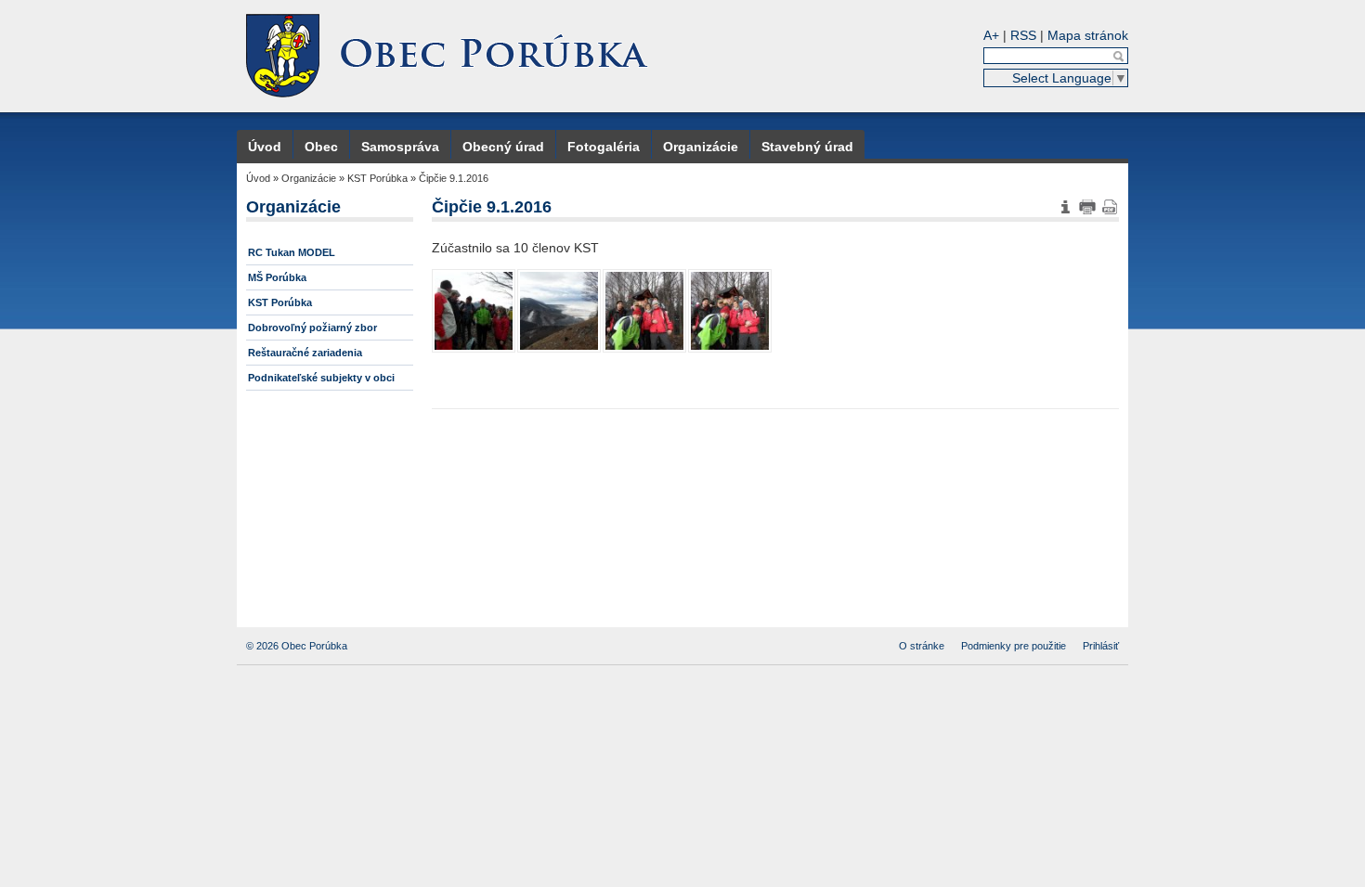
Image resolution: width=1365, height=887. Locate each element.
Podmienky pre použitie (1013, 645)
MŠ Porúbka (277, 277)
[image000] (473, 311)
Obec (321, 146)
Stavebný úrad (807, 146)
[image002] (644, 311)
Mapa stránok (1087, 35)
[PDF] (1109, 207)
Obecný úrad (503, 146)
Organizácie (700, 146)
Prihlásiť (1101, 645)
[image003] (730, 311)
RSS (1023, 35)
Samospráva (400, 146)
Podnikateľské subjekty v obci (321, 377)
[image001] (559, 311)
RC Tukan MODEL (291, 252)
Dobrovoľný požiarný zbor (312, 327)
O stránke (921, 645)
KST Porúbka (377, 178)
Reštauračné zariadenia (305, 352)
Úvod (264, 146)
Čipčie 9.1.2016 (453, 178)
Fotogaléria (603, 146)
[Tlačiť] (1087, 207)
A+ (991, 35)
